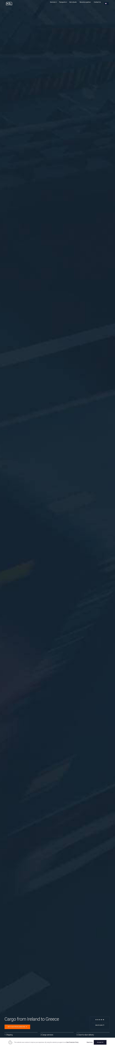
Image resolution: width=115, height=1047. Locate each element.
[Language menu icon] (106, 3)
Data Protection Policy (72, 1042)
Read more (90, 1042)
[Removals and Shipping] (9, 3)
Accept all (100, 1042)
